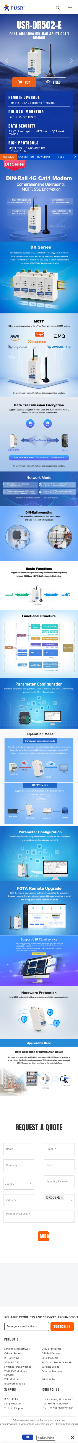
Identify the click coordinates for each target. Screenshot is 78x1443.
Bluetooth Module (14, 1383)
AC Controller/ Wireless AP (57, 1362)
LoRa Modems (50, 1357)
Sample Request (13, 1403)
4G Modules (48, 1379)
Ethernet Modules (52, 1371)
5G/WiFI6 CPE (11, 1362)
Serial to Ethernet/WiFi (17, 1348)
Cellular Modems (51, 1348)
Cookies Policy (46, 1438)
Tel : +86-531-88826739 (55, 1403)
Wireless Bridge (50, 1366)
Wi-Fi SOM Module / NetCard (15, 1373)
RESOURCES (11, 1399)
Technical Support (14, 1408)
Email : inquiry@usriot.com (57, 1399)
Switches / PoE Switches (17, 1366)
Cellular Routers (13, 1353)
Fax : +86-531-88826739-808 (57, 1408)
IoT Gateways (11, 1357)
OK (27, 1437)
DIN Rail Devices (51, 1353)
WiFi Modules (12, 1379)
